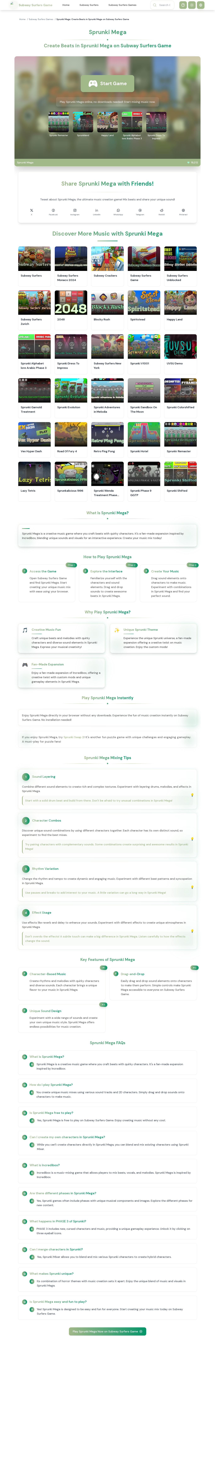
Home (65, 5)
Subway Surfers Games (122, 5)
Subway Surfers (88, 5)
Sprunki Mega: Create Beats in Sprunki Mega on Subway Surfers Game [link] (93, 19)
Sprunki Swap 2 (74, 737)
